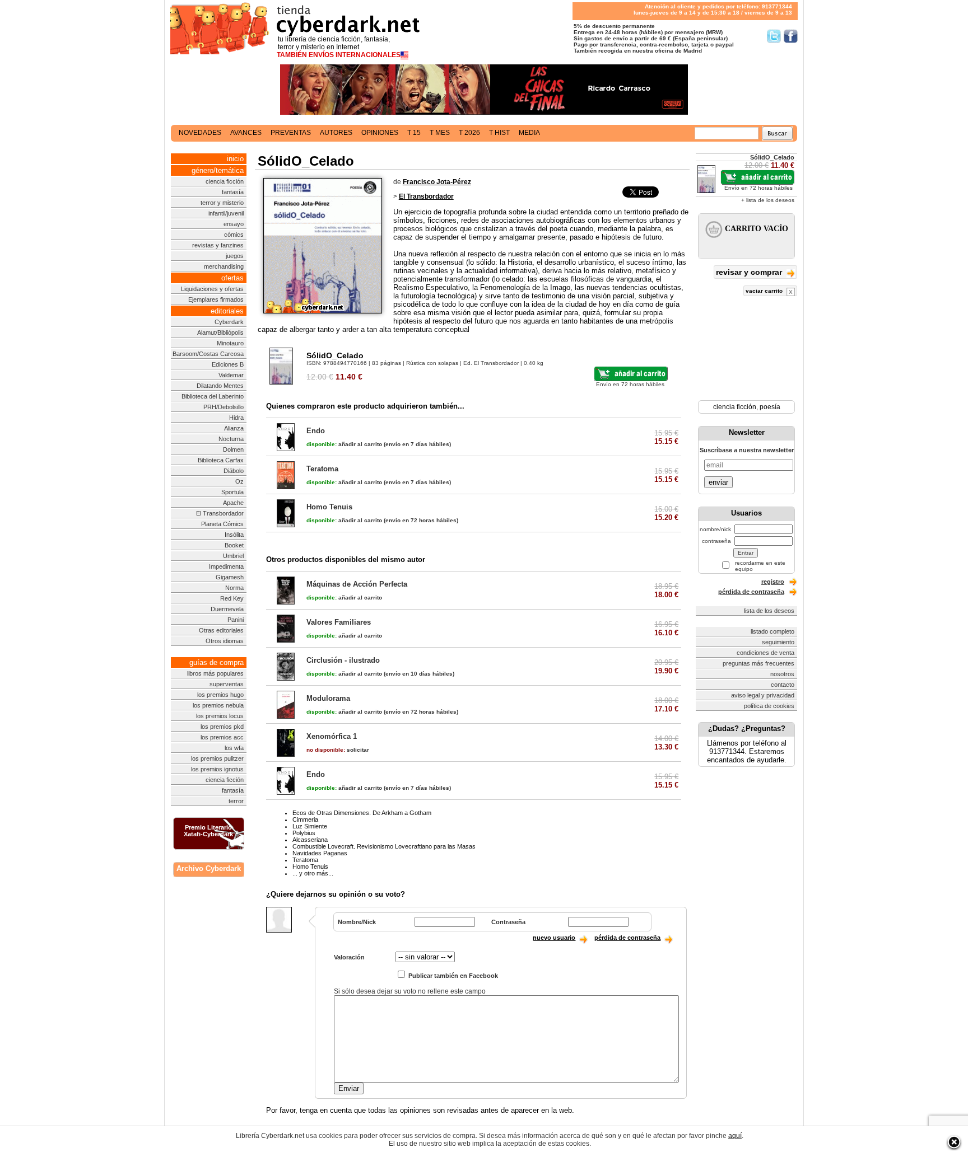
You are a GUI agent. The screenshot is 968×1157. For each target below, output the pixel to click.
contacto (782, 684)
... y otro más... (312, 873)
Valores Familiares (338, 622)
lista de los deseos (769, 610)
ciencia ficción (225, 181)
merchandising (224, 266)
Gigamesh (230, 577)
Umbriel (233, 555)
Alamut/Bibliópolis (220, 332)
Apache (233, 502)
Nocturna (231, 438)
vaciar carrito (765, 291)
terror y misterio (222, 202)
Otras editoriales (221, 630)
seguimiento (778, 642)
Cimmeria (305, 819)
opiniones (379, 133)
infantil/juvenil (226, 213)
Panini (235, 619)
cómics (234, 234)
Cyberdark (229, 321)
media (529, 133)
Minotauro (230, 343)
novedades (200, 133)
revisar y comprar (750, 272)
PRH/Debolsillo (223, 407)
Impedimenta (226, 566)
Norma (234, 587)
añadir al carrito (344, 444)
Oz (239, 481)
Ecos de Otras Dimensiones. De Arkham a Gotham (361, 812)
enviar (718, 482)
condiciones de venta (765, 652)
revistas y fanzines (218, 245)
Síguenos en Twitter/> (774, 36)
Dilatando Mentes (220, 385)
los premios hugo (220, 694)
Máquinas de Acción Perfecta (356, 584)
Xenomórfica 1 (331, 736)
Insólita (234, 534)
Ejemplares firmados (216, 299)
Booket (234, 545)
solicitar (337, 750)
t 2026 (469, 133)
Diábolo (234, 470)
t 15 (414, 133)
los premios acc (222, 737)
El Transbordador (220, 513)
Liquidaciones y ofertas (212, 288)
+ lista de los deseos (767, 200)
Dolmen (233, 449)
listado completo (772, 631)
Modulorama (328, 698)
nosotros (782, 674)
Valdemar (231, 375)
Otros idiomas (225, 641)
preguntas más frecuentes (758, 663)
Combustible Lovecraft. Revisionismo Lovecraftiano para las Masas (384, 846)
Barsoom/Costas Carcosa (208, 353)
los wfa (234, 747)
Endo (315, 431)
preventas (291, 133)
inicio (235, 158)
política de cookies (769, 705)
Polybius (303, 833)
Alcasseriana (310, 839)
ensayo (234, 224)
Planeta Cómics (222, 524)
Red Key (232, 598)
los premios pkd (222, 726)
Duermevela (227, 609)
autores (336, 133)
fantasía (233, 192)
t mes (440, 133)
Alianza (234, 428)
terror (236, 801)
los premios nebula (218, 705)
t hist (499, 133)
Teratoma (322, 469)
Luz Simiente (309, 826)
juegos (235, 255)
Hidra (236, 417)
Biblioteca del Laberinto (213, 396)
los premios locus (220, 716)
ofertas (232, 278)
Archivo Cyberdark (208, 868)
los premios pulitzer (217, 758)
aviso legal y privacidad (762, 695)
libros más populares (215, 673)
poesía (770, 407)
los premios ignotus (217, 769)
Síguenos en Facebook (791, 36)
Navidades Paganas (319, 853)
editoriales (227, 311)
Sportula (232, 492)
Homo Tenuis (329, 507)
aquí (735, 1136)
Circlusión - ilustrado (343, 660)
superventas (227, 684)
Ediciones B (228, 364)
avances (246, 133)
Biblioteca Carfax (221, 460)
